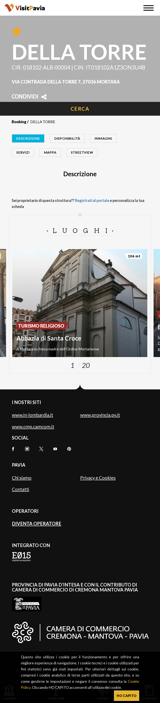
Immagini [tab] (103, 138)
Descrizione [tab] (28, 138)
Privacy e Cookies (98, 477)
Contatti (20, 489)
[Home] (24, 8)
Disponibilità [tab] (67, 138)
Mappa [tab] (50, 152)
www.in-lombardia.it (32, 415)
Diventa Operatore (36, 523)
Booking (19, 121)
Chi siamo (21, 477)
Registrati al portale (92, 200)
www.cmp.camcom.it (33, 426)
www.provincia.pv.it (100, 415)
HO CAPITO (126, 696)
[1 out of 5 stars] (17, 31)
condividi (25, 97)
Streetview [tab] (82, 152)
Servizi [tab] (23, 152)
